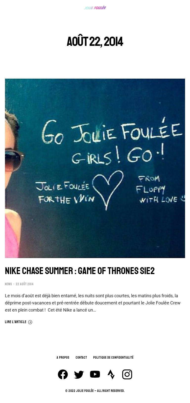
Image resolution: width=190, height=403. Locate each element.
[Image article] (95, 168)
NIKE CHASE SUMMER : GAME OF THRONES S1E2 (80, 270)
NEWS (8, 284)
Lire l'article (15, 322)
